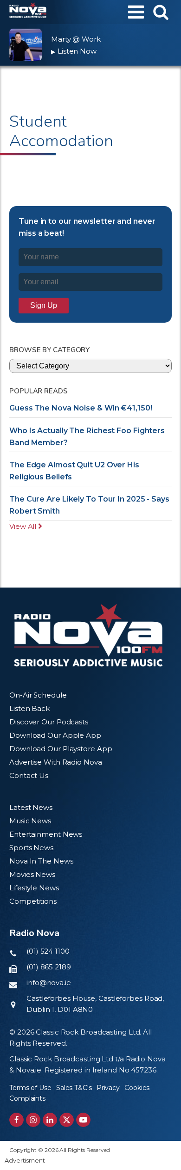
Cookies (136, 1088)
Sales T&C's (74, 1088)
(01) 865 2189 (48, 966)
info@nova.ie (48, 982)
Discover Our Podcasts (48, 721)
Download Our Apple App (55, 735)
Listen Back (29, 708)
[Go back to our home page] (88, 635)
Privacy (108, 1088)
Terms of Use (30, 1088)
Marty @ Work (76, 39)
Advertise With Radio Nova (55, 762)
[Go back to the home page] (27, 12)
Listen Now (74, 51)
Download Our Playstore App (60, 748)
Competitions (33, 901)
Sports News (31, 847)
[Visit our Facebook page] (16, 1120)
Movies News (32, 874)
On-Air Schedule (38, 695)
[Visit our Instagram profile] (33, 1120)
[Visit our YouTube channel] (83, 1120)
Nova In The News (41, 861)
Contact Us (28, 775)
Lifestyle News (34, 887)
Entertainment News (45, 834)
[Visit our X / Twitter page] (66, 1120)
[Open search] (161, 11)
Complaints (27, 1098)
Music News (30, 820)
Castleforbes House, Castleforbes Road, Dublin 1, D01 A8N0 (95, 1004)
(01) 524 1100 (48, 951)
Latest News (30, 807)
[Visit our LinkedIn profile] (50, 1120)
